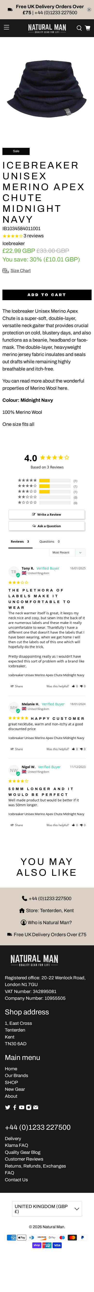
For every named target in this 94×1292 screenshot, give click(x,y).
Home (11, 1068)
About (11, 1096)
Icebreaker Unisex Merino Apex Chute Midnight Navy (46, 675)
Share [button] (18, 686)
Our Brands (16, 1075)
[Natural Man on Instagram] (29, 1108)
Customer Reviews (24, 1159)
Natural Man (53, 1227)
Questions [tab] (47, 541)
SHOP (11, 1082)
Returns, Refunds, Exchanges (35, 1166)
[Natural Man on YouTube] (22, 1108)
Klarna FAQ (16, 1145)
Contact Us (16, 1179)
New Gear (15, 1089)
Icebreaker (13, 243)
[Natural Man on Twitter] (8, 1108)
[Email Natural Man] (36, 1108)
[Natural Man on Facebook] (15, 1108)
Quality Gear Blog (22, 1152)
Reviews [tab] (17, 541)
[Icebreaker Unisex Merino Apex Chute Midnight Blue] (47, 88)
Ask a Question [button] (49, 526)
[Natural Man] (47, 28)
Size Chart (21, 270)
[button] (75, 686)
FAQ (9, 1172)
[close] (89, 9)
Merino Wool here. (49, 388)
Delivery (13, 1138)
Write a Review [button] (49, 514)
